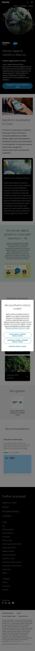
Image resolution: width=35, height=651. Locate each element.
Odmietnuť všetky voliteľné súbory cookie (17, 341)
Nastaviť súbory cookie (17, 346)
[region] (17, 325)
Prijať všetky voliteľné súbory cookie (17, 335)
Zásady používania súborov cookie (17, 328)
